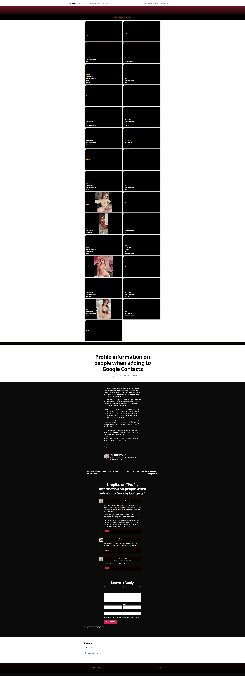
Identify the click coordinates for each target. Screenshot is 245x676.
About (168, 3)
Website (106, 610)
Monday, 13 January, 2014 (123, 375)
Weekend (162, 3)
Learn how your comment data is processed (95, 628)
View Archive (114, 462)
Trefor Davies (111, 376)
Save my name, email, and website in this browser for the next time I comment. (122, 617)
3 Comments (136, 375)
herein (106, 436)
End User (143, 3)
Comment (106, 592)
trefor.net (72, 3)
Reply (107, 531)
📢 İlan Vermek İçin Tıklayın (122, 17)
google (107, 444)
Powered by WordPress (97, 667)
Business (150, 3)
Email (124, 604)
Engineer (156, 3)
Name (106, 604)
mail (107, 447)
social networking (125, 351)
